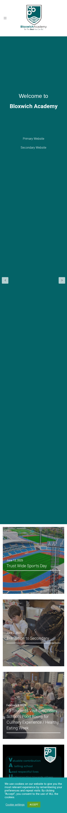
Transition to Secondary (28, 638)
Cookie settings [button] (15, 804)
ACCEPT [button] (34, 804)
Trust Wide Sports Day (27, 566)
